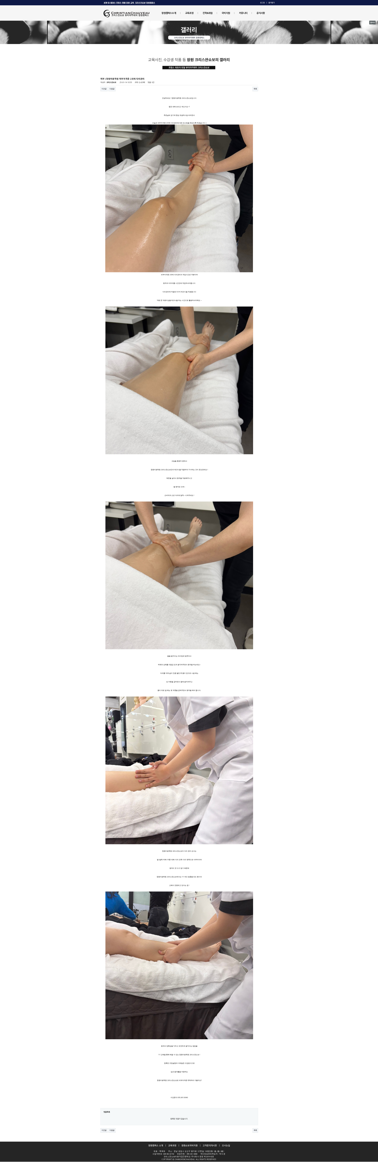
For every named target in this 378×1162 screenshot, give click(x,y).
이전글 (104, 89)
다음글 (112, 89)
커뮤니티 (243, 13)
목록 (255, 89)
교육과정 (189, 13)
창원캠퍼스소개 (169, 13)
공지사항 (260, 13)
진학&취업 (207, 13)
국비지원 (226, 13)
